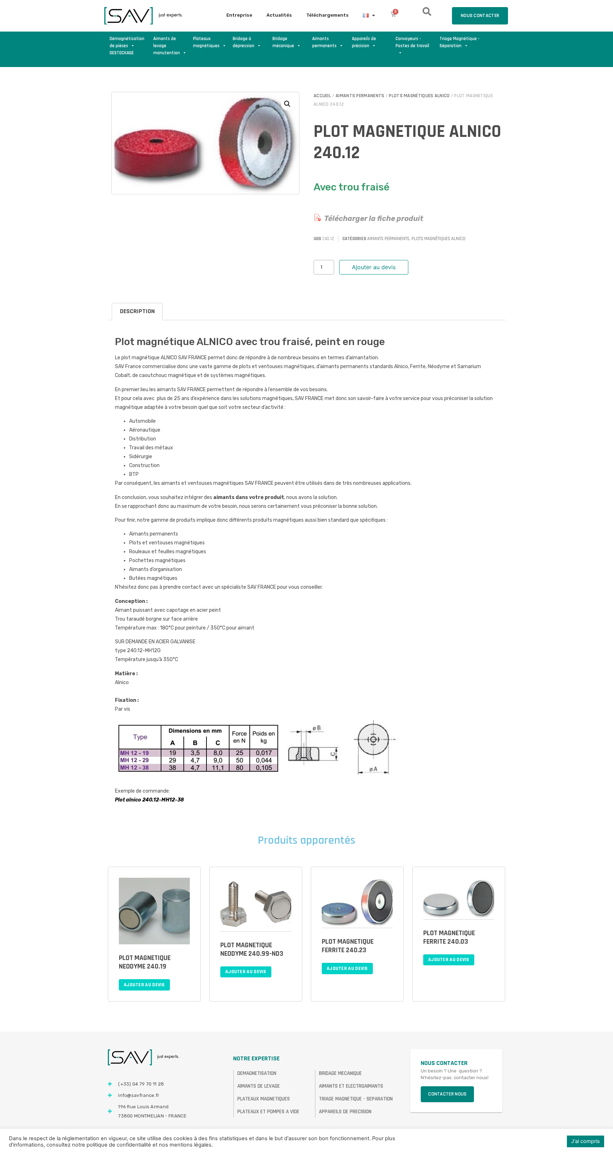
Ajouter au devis (374, 267)
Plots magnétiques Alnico (419, 96)
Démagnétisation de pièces (127, 42)
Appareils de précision (364, 42)
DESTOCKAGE (122, 53)
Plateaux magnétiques (206, 42)
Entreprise (239, 15)
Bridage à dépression (243, 42)
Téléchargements (327, 15)
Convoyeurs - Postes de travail (412, 42)
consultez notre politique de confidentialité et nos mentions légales (128, 1145)
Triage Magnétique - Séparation (460, 42)
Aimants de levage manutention (166, 42)
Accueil (322, 96)
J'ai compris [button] (585, 1141)
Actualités (279, 15)
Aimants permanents (324, 42)
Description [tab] (137, 311)
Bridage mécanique (283, 42)
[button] (287, 104)
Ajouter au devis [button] (144, 985)
